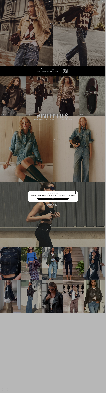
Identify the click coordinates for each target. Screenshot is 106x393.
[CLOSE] (76, 192)
